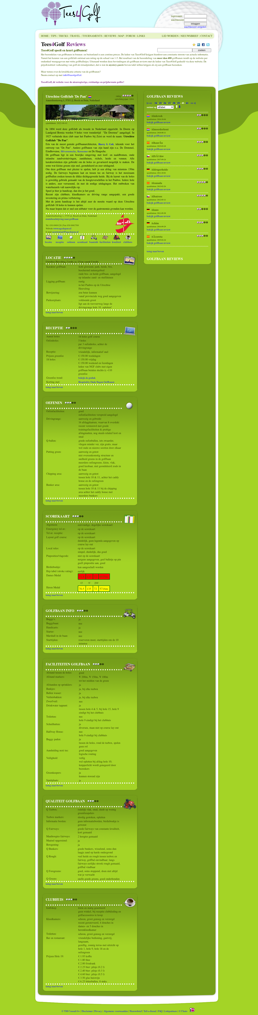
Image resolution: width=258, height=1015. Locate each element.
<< (150, 103)
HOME (45, 36)
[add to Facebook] (203, 45)
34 (155, 103)
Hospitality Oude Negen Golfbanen (96, 382)
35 (160, 103)
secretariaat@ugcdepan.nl (65, 231)
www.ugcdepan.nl (62, 228)
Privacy (98, 1011)
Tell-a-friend (150, 1011)
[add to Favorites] (194, 45)
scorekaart (82, 242)
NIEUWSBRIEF (189, 36)
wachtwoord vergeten (195, 27)
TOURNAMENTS (92, 36)
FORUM (130, 36)
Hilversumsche (68, 151)
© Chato (183, 1011)
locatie (48, 242)
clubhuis (127, 242)
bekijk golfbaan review (158, 122)
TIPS (53, 36)
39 (178, 103)
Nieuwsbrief (136, 1011)
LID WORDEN (170, 36)
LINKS (141, 36)
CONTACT (206, 36)
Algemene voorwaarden (116, 1011)
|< (148, 103)
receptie (60, 242)
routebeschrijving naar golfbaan (62, 219)
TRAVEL (75, 36)
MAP (121, 36)
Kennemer (82, 151)
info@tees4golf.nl (72, 75)
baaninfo (93, 242)
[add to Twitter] (208, 45)
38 (174, 103)
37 (169, 103)
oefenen (71, 242)
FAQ (160, 1011)
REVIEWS (110, 36)
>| (195, 103)
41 (187, 103)
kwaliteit (116, 242)
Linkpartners (170, 1011)
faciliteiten (105, 242)
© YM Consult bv (71, 1011)
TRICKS (63, 36)
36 (165, 103)
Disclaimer (87, 1011)
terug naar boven (54, 312)
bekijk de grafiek (87, 377)
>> (192, 103)
